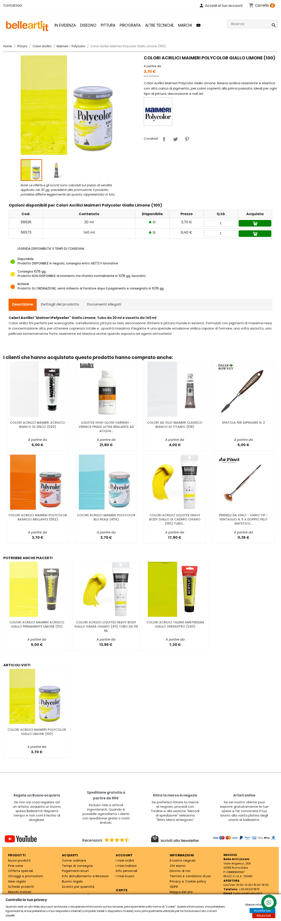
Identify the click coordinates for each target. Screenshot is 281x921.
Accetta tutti (262, 910)
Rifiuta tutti (264, 916)
